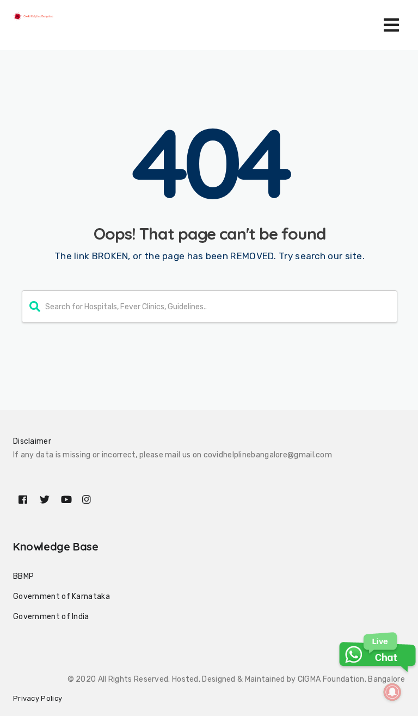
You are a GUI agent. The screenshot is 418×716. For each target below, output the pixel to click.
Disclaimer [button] (32, 441)
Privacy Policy (37, 698)
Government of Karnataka (61, 596)
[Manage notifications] (392, 692)
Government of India (51, 616)
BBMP (23, 576)
